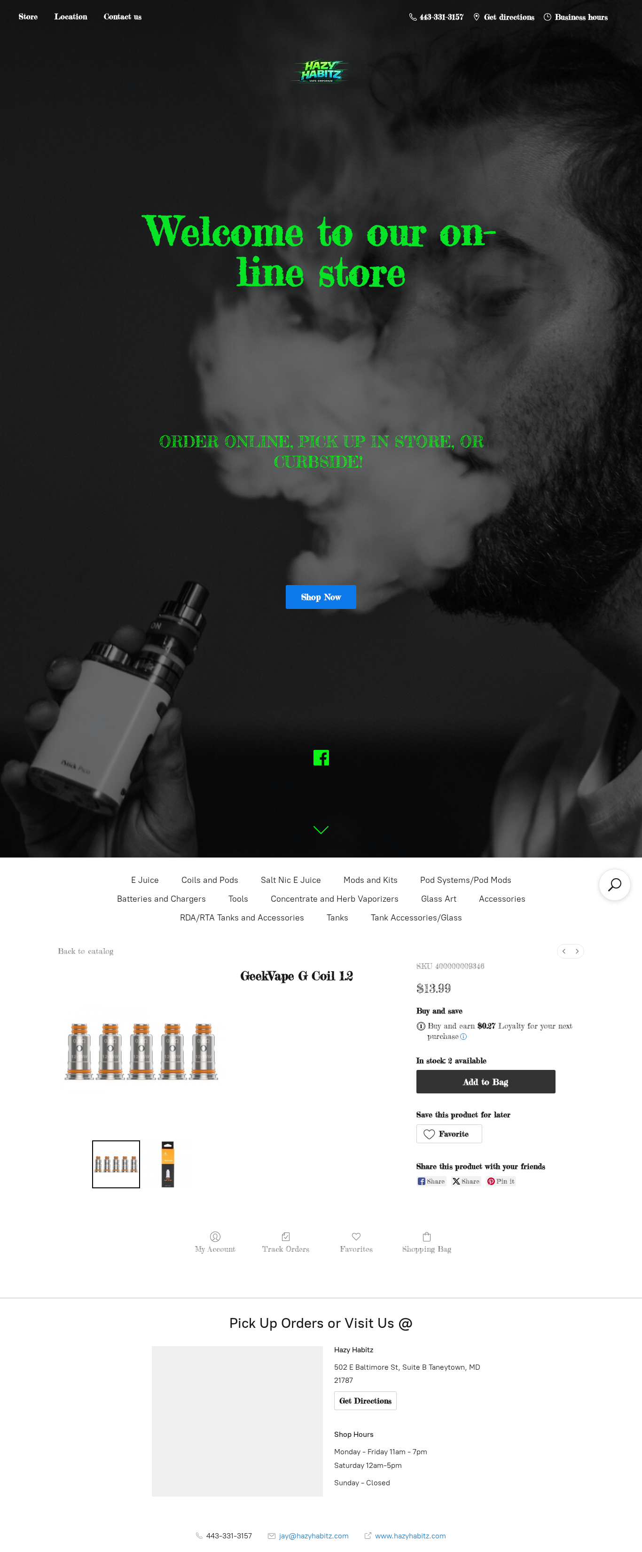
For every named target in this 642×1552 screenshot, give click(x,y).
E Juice (145, 880)
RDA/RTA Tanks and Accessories (242, 917)
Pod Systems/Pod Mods (465, 880)
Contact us (122, 16)
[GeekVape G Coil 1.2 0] (116, 1164)
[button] (449, 1133)
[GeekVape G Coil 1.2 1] (168, 1164)
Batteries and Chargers (161, 899)
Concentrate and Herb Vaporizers (335, 899)
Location (71, 16)
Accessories (502, 899)
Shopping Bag (426, 1249)
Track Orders (285, 1249)
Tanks (337, 917)
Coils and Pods (209, 880)
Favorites (356, 1249)
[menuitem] (564, 951)
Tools (238, 899)
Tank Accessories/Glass (416, 917)
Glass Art (438, 899)
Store (28, 16)
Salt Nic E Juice (291, 880)
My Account (215, 1249)
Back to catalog (85, 951)
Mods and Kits (371, 880)
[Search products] (614, 884)
